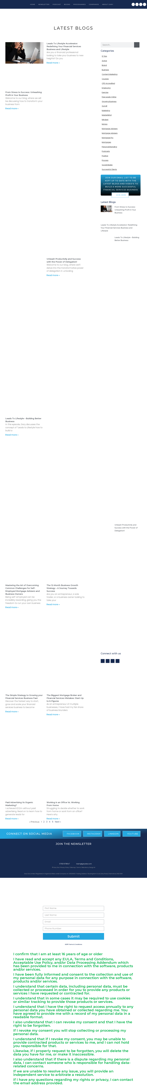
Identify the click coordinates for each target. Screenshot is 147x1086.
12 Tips (104, 56)
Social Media (107, 165)
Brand (104, 65)
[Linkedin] (140, 4)
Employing (106, 88)
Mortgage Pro (107, 137)
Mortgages (106, 142)
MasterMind (106, 115)
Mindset (105, 119)
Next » (58, 821)
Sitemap (73, 867)
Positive (105, 156)
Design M (92, 867)
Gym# (104, 106)
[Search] (136, 45)
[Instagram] (137, 4)
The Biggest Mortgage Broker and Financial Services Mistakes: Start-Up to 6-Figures (65, 698)
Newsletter (44, 4)
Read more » (11, 108)
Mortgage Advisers (110, 128)
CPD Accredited (108, 83)
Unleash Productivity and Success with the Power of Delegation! (126, 528)
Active (104, 61)
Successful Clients (109, 169)
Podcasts (106, 151)
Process (105, 160)
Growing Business (109, 101)
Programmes (79, 4)
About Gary (107, 4)
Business (105, 70)
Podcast (57, 4)
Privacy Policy (64, 867)
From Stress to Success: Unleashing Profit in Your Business (125, 210)
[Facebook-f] (103, 661)
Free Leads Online (109, 97)
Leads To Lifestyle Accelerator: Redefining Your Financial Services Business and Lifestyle (64, 46)
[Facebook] (133, 4)
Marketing (106, 110)
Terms (79, 867)
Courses (105, 79)
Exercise (105, 92)
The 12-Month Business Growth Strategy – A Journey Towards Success (62, 588)
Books (67, 4)
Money (105, 124)
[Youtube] (144, 4)
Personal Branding (109, 147)
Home (32, 4)
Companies (94, 4)
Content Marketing (109, 74)
